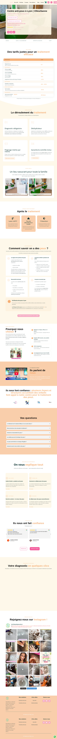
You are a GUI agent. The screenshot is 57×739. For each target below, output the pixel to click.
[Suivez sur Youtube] (11, 32)
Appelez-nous (35, 548)
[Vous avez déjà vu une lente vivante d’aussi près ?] (34, 657)
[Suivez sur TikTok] (14, 32)
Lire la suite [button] (32, 536)
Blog (38, 2)
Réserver (23, 548)
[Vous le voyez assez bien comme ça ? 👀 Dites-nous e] (45, 646)
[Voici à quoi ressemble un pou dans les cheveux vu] (45, 634)
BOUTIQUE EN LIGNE (12, 17)
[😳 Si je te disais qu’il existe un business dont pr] (11, 681)
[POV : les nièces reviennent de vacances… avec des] (11, 646)
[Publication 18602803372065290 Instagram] (22, 669)
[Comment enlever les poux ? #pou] (34, 646)
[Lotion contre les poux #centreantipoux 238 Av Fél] (11, 669)
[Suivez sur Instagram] (8, 32)
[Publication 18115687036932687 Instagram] (11, 657)
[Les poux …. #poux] (22, 681)
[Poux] (11, 634)
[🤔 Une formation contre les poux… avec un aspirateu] (45, 681)
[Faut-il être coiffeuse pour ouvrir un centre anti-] (22, 657)
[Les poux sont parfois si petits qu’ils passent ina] (34, 669)
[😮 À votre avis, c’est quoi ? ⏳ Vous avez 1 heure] (45, 669)
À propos (26, 2)
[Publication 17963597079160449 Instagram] (45, 657)
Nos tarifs (16, 2)
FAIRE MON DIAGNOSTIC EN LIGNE (28, 315)
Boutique (21, 2)
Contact (42, 2)
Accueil (11, 2)
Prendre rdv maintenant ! (14, 21)
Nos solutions (33, 2)
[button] (50, 534)
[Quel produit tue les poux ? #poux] (22, 634)
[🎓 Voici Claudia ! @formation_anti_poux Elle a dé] (34, 681)
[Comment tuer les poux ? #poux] (34, 634)
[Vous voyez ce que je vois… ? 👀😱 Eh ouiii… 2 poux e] (22, 646)
